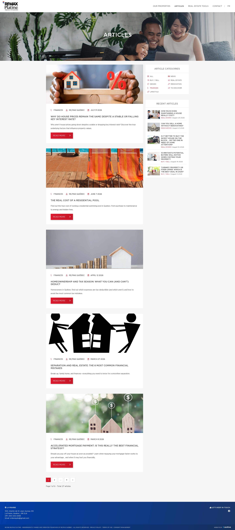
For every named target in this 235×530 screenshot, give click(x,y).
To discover (176, 88)
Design (153, 84)
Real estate (176, 80)
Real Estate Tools (198, 6)
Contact (217, 6)
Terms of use (107, 527)
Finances (58, 110)
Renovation (176, 84)
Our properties (161, 6)
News (173, 76)
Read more (59, 136)
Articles (179, 6)
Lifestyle (154, 92)
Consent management (122, 527)
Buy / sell (154, 80)
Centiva (227, 527)
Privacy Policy (95, 527)
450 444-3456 (15, 516)
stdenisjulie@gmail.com (19, 518)
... (60, 480)
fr (229, 6)
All (151, 76)
